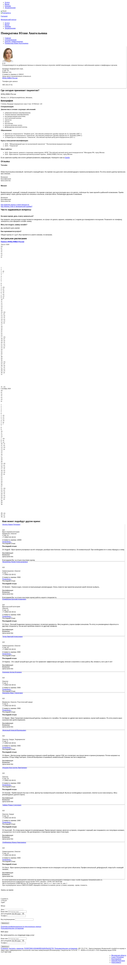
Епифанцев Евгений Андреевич (14, 599)
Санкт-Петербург (117, 957)
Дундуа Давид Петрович (11, 524)
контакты (12, 948)
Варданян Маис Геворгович (12, 693)
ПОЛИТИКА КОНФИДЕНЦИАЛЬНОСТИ (39, 948)
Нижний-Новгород (118, 961)
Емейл (67, 157)
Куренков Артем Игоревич (12, 672)
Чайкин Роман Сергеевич (11, 805)
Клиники (8, 6)
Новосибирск (116, 962)
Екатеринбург (116, 959)
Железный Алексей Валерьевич (14, 730)
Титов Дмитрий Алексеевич (12, 636)
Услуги (7, 2)
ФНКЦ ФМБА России (9, 78)
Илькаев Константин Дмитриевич (14, 768)
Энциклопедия (10, 8)
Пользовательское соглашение (12, 928)
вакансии (19, 948)
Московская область (118, 955)
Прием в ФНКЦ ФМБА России (12, 242)
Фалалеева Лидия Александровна (15, 562)
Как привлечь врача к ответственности (15, 205)
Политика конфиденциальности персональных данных (21, 926)
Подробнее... (7, 542)
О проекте (4, 948)
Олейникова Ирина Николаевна (14, 842)
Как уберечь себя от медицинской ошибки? (16, 206)
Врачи (7, 4)
